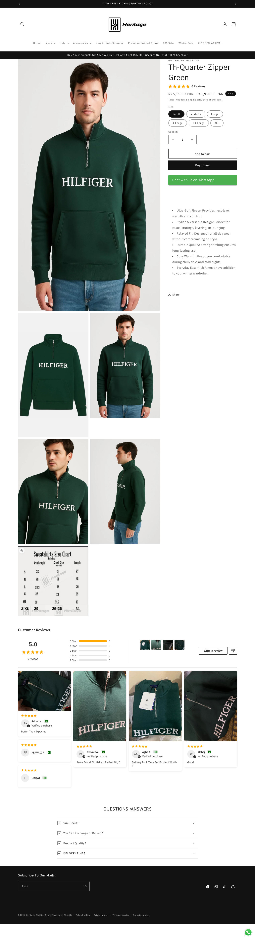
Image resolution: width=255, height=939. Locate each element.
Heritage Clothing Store (38, 915)
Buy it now (202, 165)
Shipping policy (141, 914)
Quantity (173, 131)
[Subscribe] (85, 886)
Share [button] (176, 294)
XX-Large (199, 123)
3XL (217, 123)
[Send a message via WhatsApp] (248, 932)
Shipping (191, 99)
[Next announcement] (235, 4)
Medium (195, 114)
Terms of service (121, 914)
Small (176, 114)
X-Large (178, 123)
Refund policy (83, 914)
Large (215, 114)
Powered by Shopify (61, 915)
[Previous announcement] (19, 4)
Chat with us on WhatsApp (193, 180)
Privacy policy (101, 914)
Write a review (213, 650)
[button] (22, 24)
